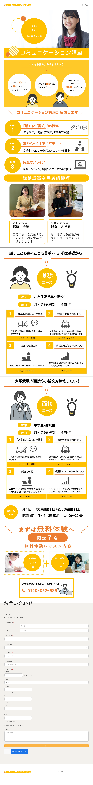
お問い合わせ (85, 5)
